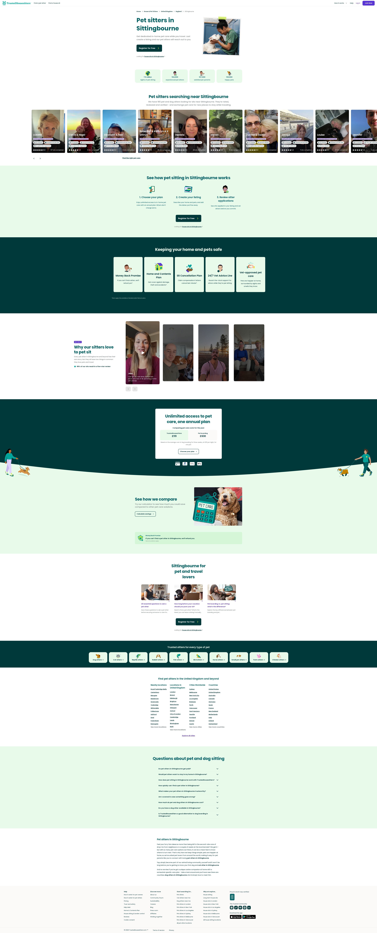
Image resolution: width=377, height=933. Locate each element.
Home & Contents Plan (132, 910)
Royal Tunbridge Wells (159, 689)
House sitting (207, 895)
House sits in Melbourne (211, 914)
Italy (210, 718)
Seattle (192, 714)
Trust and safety (129, 904)
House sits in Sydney (210, 910)
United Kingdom (214, 692)
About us (153, 895)
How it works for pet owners (133, 895)
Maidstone (155, 699)
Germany (212, 702)
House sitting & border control (134, 914)
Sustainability (154, 901)
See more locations (158, 727)
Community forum (156, 898)
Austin (191, 724)
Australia (212, 695)
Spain (211, 705)
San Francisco (194, 711)
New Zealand (213, 711)
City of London (175, 714)
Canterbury (155, 692)
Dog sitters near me (184, 901)
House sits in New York (210, 904)
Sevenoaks (155, 702)
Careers (153, 904)
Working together (156, 917)
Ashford (154, 714)
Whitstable (155, 708)
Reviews (126, 917)
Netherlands (213, 714)
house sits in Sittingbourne (154, 56)
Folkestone (155, 711)
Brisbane (192, 702)
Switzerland (213, 724)
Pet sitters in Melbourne (185, 917)
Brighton (173, 701)
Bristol (172, 695)
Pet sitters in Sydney (184, 914)
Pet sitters (180, 895)
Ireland (211, 721)
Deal (152, 718)
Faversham (155, 721)
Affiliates (153, 914)
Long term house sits (210, 898)
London (172, 692)
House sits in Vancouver (211, 917)
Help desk (127, 907)
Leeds (172, 720)
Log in (358, 3)
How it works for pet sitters (133, 898)
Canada (212, 699)
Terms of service (158, 930)
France (211, 708)
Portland (192, 718)
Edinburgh (173, 698)
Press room (154, 910)
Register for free (147, 48)
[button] (143, 352)
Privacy (171, 930)
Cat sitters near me (183, 898)
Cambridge (174, 717)
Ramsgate (154, 724)
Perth (191, 705)
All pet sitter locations (184, 923)
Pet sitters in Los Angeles (185, 910)
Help (351, 3)
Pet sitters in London (184, 904)
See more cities (195, 727)
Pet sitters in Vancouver (185, 920)
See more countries (216, 727)
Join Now (368, 3)
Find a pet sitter (40, 3)
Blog (151, 907)
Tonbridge (154, 705)
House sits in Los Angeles (211, 907)
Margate (154, 695)
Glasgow (173, 708)
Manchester (174, 705)
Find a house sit (54, 3)
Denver (191, 721)
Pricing (126, 901)
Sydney (192, 689)
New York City (194, 695)
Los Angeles (193, 699)
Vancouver (193, 708)
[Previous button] (128, 389)
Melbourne (193, 692)
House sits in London (210, 901)
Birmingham (174, 723)
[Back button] (34, 158)
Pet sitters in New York (184, 907)
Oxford (172, 711)
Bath (171, 727)
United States (214, 689)
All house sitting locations (212, 920)
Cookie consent (129, 920)
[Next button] (40, 158)
